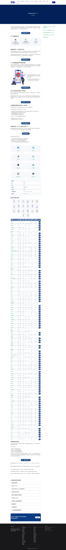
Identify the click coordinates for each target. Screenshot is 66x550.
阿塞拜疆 (12, 225)
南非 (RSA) (12, 428)
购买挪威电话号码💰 (25, 33)
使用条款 (35, 536)
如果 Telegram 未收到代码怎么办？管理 (48, 30)
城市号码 (23, 530)
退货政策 (35, 539)
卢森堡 (12, 325)
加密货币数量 (36, 1)
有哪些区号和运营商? (15, 482)
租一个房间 (31, 1)
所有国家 (23, 544)
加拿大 (12, 305)
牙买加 (12, 436)
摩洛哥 (12, 332)
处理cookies (35, 540)
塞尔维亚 (12, 379)
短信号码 (23, 1)
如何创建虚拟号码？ (46, 37)
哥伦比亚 (12, 313)
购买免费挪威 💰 (26, 133)
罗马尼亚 (12, 373)
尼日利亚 (12, 345)
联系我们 (37, 517)
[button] (20, 1)
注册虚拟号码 (33, 176)
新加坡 (12, 381)
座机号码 (33, 150)
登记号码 (27, 1)
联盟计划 (35, 530)
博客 (18, 3)
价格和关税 (40, 1)
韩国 (11, 430)
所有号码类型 (23, 527)
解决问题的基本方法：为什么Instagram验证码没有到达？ (49, 27)
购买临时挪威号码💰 (25, 123)
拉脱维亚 (12, 323)
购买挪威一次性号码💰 (26, 102)
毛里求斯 (12, 327)
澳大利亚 (12, 221)
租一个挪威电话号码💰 (26, 460)
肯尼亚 (12, 307)
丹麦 (11, 276)
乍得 (11, 432)
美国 (11, 387)
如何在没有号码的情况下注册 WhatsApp (48, 32)
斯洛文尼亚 (12, 385)
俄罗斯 (12, 371)
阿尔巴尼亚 (12, 227)
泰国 (11, 393)
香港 (11, 270)
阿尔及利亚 (12, 229)
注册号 (23, 539)
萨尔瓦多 (12, 375)
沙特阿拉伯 (12, 377)
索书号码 (19, 1)
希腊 (11, 272)
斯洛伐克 (12, 383)
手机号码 (18, 159)
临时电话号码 (18, 176)
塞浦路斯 (12, 309)
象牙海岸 (12, 317)
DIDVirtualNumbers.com (35, 548)
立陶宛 (12, 321)
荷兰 (11, 347)
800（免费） (33, 159)
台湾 (11, 391)
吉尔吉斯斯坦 (13, 319)
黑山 (11, 434)
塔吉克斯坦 (12, 389)
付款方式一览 (35, 535)
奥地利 (12, 223)
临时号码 (23, 536)
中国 (11, 311)
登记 (53, 2)
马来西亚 (12, 334)
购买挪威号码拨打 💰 (25, 59)
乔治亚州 (12, 274)
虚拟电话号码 (21, 51)
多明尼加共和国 (13, 278)
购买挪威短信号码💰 (25, 87)
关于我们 (44, 1)
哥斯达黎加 (12, 315)
